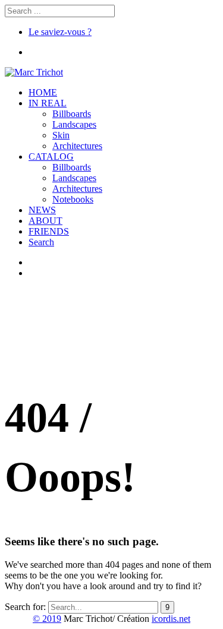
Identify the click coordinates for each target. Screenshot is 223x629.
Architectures (77, 146)
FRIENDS (49, 231)
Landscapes (74, 124)
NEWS (42, 210)
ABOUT (45, 221)
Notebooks (72, 199)
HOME (43, 92)
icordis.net (171, 619)
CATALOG (51, 156)
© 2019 (47, 619)
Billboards (71, 114)
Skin (61, 135)
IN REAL (48, 103)
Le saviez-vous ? (60, 32)
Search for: (25, 607)
